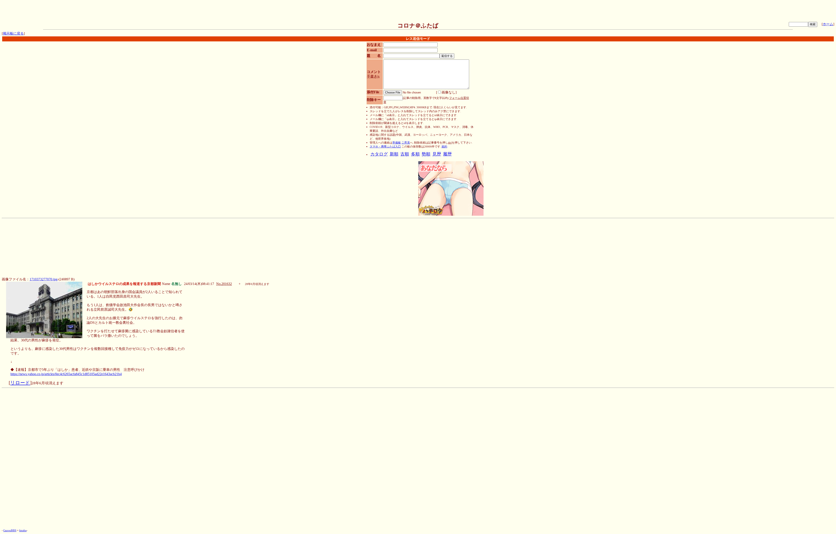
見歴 (436, 154)
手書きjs (373, 76)
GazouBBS (9, 530)
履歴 (447, 154)
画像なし (448, 92)
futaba (23, 530)
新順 (394, 154)
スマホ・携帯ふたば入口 (385, 146)
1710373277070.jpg (43, 279)
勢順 (426, 154)
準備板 (396, 142)
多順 (415, 154)
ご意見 (405, 142)
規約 (444, 146)
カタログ (379, 154)
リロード (20, 382)
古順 (404, 154)
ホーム (828, 24)
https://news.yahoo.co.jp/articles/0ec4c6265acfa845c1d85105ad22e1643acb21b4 (66, 374)
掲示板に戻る (13, 33)
